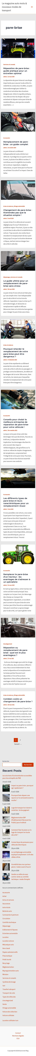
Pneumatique (7, 956)
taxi (3, 986)
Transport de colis (8, 993)
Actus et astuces (8, 206)
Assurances (6, 904)
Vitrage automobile (19, 206)
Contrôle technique (9, 922)
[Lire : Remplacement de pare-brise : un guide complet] (18, 122)
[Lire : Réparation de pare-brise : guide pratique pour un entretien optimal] (18, 48)
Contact (18, 1033)
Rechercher (5, 761)
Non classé (6, 948)
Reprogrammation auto (10, 971)
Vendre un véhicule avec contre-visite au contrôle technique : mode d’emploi (20, 876)
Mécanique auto (8, 945)
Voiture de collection (9, 1012)
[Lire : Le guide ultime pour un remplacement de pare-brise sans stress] (18, 261)
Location (5, 937)
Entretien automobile (10, 933)
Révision (5, 974)
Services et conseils (9, 64)
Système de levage (9, 982)
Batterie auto (7, 911)
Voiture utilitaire (8, 1015)
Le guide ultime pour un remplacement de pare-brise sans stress (15, 283)
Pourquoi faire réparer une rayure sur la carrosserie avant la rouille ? (22, 797)
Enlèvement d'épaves (10, 930)
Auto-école (6, 907)
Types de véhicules (9, 997)
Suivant (18, 744)
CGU (18, 1038)
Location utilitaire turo (10, 1020)
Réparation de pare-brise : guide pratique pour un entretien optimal (16, 71)
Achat (4, 896)
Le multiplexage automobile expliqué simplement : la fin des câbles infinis (22, 854)
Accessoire (6, 138)
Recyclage (6, 963)
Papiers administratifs (10, 952)
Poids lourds (6, 959)
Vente (4, 1004)
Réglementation (8, 967)
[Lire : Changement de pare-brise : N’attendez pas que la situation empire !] (18, 190)
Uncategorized (7, 644)
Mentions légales (18, 1036)
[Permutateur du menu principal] (32, 7)
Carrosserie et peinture (10, 915)
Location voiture (8, 941)
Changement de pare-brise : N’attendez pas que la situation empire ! (17, 212)
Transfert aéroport (8, 989)
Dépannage (6, 277)
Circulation (6, 918)
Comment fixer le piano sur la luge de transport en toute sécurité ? (21, 832)
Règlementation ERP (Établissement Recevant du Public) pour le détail (21, 820)
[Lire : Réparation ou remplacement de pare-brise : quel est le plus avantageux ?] (18, 627)
